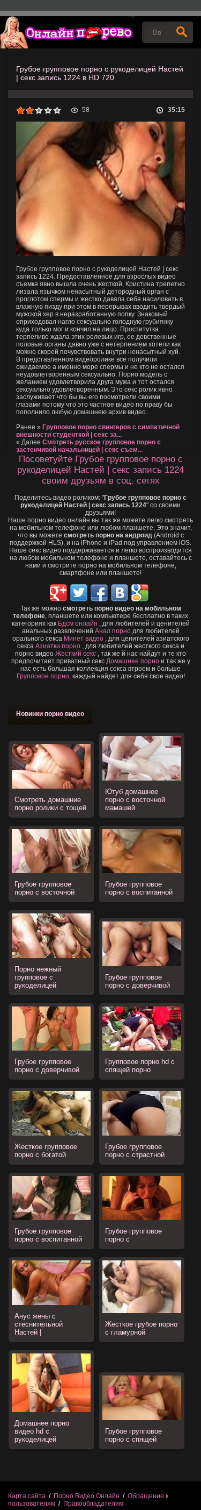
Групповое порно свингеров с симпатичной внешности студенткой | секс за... (98, 430)
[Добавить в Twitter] (78, 592)
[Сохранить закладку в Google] (139, 592)
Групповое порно (43, 676)
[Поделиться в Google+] (58, 592)
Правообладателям (93, 1503)
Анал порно (113, 631)
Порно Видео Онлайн (87, 1496)
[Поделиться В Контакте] (119, 592)
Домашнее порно (132, 661)
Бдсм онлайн (78, 623)
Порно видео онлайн (67, 32)
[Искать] (181, 32)
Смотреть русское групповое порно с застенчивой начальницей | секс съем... (88, 445)
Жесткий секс (75, 653)
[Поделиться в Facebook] (99, 592)
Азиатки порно (57, 646)
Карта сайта (27, 1496)
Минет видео (83, 638)
